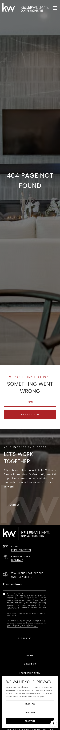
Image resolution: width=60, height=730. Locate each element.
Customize (30, 712)
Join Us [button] (15, 504)
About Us (30, 664)
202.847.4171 (17, 560)
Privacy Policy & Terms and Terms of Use (22, 627)
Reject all (30, 703)
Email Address (12, 584)
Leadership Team (30, 673)
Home (30, 401)
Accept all (30, 721)
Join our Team (30, 414)
